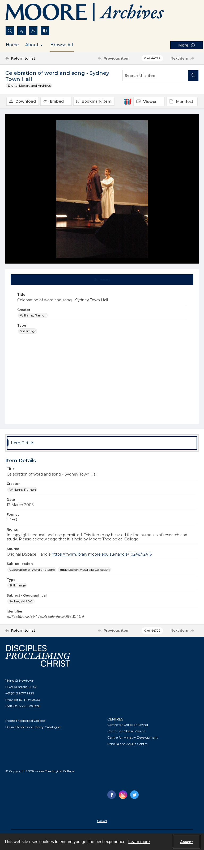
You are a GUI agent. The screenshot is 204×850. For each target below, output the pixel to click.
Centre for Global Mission (126, 731)
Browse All (61, 44)
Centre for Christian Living (127, 725)
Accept (186, 842)
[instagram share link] (123, 794)
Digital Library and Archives (29, 86)
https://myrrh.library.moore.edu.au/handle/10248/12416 (102, 554)
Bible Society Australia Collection (85, 570)
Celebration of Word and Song (32, 570)
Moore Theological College (25, 721)
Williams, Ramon (33, 315)
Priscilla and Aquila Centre (127, 744)
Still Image (28, 331)
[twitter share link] (134, 794)
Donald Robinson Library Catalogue (33, 727)
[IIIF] (128, 101)
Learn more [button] (139, 841)
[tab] (102, 279)
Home (12, 44)
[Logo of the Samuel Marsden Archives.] (85, 13)
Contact (102, 821)
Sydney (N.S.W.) (21, 601)
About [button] (32, 44)
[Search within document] (193, 75)
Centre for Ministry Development (132, 737)
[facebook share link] (111, 794)
